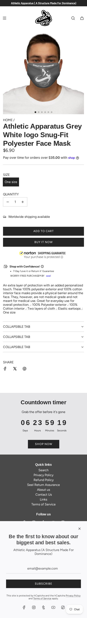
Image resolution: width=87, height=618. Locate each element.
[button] (35, 112)
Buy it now (43, 242)
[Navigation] (4, 18)
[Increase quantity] (22, 201)
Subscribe (43, 583)
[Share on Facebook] (5, 369)
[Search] (73, 18)
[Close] (79, 528)
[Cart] (81, 18)
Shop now (43, 444)
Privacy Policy (73, 595)
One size (11, 182)
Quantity (11, 194)
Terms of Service (42, 598)
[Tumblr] (43, 607)
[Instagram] (33, 607)
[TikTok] (62, 607)
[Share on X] (14, 369)
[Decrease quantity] (7, 201)
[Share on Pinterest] (24, 369)
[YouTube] (53, 607)
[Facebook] (24, 607)
